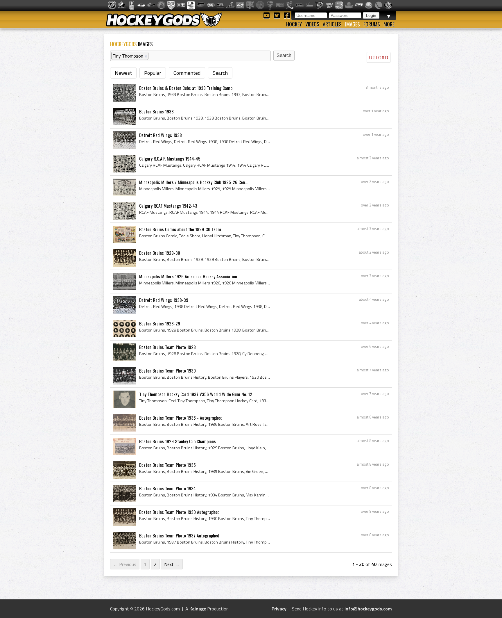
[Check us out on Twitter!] (277, 15)
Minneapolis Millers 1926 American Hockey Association (188, 276)
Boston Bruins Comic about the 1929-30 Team (180, 229)
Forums (371, 24)
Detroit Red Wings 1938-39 (163, 299)
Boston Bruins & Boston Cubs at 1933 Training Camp (185, 87)
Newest (123, 73)
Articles (332, 24)
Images (352, 24)
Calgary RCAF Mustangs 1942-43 (168, 205)
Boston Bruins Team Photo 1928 (167, 346)
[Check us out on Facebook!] (286, 15)
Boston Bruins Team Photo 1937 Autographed (179, 535)
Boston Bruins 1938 (156, 111)
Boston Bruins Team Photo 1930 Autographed (179, 511)
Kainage (197, 608)
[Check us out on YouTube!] (267, 15)
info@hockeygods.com (368, 608)
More (389, 24)
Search (220, 73)
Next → (172, 564)
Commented (186, 73)
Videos (312, 24)
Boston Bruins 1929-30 (159, 252)
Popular (152, 73)
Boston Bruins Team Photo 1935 (167, 464)
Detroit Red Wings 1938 (160, 134)
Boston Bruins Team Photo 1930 (167, 370)
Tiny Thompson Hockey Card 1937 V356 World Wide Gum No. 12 (195, 394)
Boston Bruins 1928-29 (159, 323)
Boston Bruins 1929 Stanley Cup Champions (177, 441)
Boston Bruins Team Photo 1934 (167, 488)
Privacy (279, 608)
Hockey (294, 24)
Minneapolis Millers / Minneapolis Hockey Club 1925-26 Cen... (193, 182)
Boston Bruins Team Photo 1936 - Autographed (181, 417)
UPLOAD (378, 57)
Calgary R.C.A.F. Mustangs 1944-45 (169, 158)
